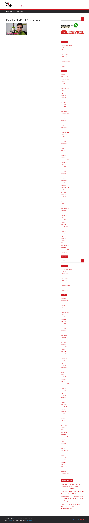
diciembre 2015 (64, 180)
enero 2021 (63, 97)
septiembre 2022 (65, 79)
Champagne (75, 486)
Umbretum (63, 506)
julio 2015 (63, 189)
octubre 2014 (64, 210)
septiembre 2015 (65, 187)
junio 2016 (63, 166)
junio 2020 (63, 100)
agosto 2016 (64, 162)
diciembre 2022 (64, 76)
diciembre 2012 (64, 243)
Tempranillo (64, 504)
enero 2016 (63, 178)
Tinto (70, 504)
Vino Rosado (65, 54)
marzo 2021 (63, 95)
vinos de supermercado (79, 506)
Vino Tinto (64, 56)
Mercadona (70, 498)
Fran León (74, 496)
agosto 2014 (64, 215)
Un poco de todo (65, 64)
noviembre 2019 (64, 111)
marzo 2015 (63, 199)
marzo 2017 (63, 155)
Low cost (65, 498)
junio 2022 (63, 86)
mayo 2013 (63, 236)
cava (71, 486)
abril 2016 (63, 171)
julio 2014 (63, 217)
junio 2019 (63, 118)
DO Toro (79, 494)
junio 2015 (63, 192)
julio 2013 (63, 231)
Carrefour (69, 486)
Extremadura (66, 496)
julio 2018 (63, 136)
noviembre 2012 (64, 245)
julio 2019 (63, 116)
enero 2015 (63, 203)
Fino (70, 496)
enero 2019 (63, 125)
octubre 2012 (64, 247)
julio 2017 (63, 148)
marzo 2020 (63, 106)
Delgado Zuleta (78, 489)
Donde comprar (10, 11)
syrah (79, 501)
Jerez (82, 496)
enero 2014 (63, 222)
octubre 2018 (64, 130)
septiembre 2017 (65, 146)
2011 (70, 484)
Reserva (75, 498)
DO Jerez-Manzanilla (75, 491)
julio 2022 (63, 83)
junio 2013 (63, 233)
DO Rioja (75, 494)
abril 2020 (63, 104)
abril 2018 (63, 141)
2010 (67, 484)
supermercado (72, 501)
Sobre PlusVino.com (65, 61)
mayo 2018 (63, 139)
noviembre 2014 (64, 208)
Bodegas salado (64, 486)
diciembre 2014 (64, 206)
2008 (62, 484)
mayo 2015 (63, 194)
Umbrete (78, 504)
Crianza (72, 488)
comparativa (64, 489)
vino (73, 506)
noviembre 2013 (64, 226)
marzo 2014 (63, 219)
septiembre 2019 (65, 113)
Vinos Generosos (66, 59)
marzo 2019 (63, 120)
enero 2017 (63, 157)
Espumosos (65, 49)
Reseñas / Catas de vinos (67, 48)
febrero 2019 (64, 123)
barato (77, 484)
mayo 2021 (63, 93)
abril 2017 (63, 153)
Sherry (66, 501)
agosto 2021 (64, 90)
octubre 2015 (64, 185)
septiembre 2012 (65, 249)
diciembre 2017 (64, 143)
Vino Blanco (65, 52)
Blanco (80, 484)
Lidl (62, 498)
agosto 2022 (64, 81)
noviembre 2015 (64, 183)
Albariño (73, 484)
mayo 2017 (63, 150)
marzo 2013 (63, 238)
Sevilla (62, 501)
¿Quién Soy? (20, 11)
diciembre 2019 (64, 109)
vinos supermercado (66, 508)
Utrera (67, 506)
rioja (79, 498)
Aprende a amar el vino (66, 45)
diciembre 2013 (64, 224)
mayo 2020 (63, 102)
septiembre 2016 (65, 159)
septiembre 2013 (65, 229)
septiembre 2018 (65, 132)
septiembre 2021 (65, 88)
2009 (64, 484)
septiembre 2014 (65, 213)
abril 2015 (63, 196)
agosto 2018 (64, 134)
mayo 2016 (63, 169)
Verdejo (70, 506)
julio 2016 (63, 164)
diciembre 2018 (64, 127)
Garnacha (79, 496)
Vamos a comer (64, 66)
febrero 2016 (64, 176)
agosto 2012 (64, 252)
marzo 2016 (63, 173)
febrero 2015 (64, 201)
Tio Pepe (74, 504)
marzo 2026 (63, 74)
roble (82, 498)
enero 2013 (63, 240)
